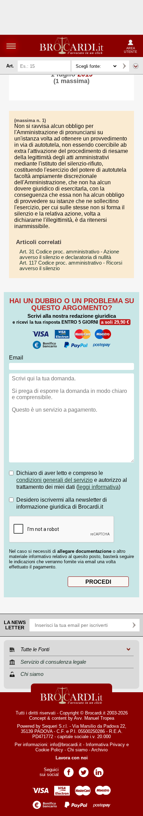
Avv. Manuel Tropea (94, 718)
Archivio (99, 749)
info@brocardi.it (66, 744)
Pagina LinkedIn (98, 770)
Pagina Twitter (84, 770)
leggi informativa (98, 487)
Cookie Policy (49, 749)
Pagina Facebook (69, 770)
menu (11, 46)
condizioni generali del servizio (54, 480)
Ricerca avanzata (135, 66)
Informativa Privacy (105, 744)
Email (16, 358)
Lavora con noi (72, 757)
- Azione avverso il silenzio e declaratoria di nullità (69, 254)
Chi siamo (77, 749)
